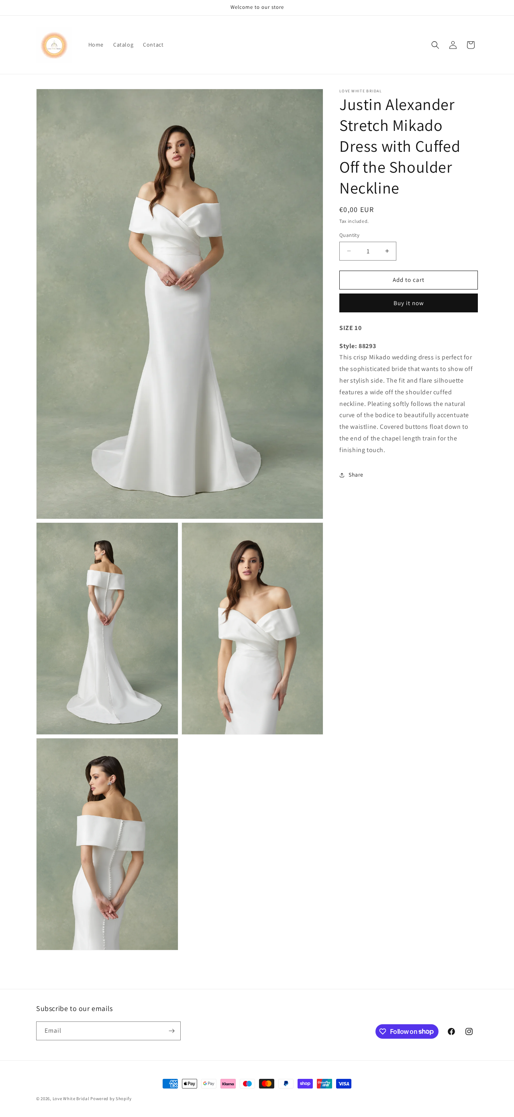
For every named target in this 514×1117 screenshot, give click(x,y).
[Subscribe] (171, 1030)
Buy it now (409, 303)
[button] (435, 45)
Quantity (349, 235)
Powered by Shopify (111, 1098)
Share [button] (356, 474)
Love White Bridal (71, 1098)
